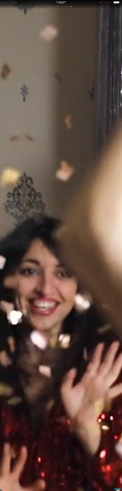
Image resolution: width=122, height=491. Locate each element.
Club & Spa (57, 6)
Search (100, 2)
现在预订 (116, 2)
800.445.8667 (109, 2)
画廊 (3, 2)
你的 (64, 6)
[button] (1, 490)
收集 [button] (67, 6)
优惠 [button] (50, 6)
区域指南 (71, 6)
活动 (7, 2)
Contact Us (13, 2)
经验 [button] (61, 6)
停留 (53, 6)
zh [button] (104, 2)
